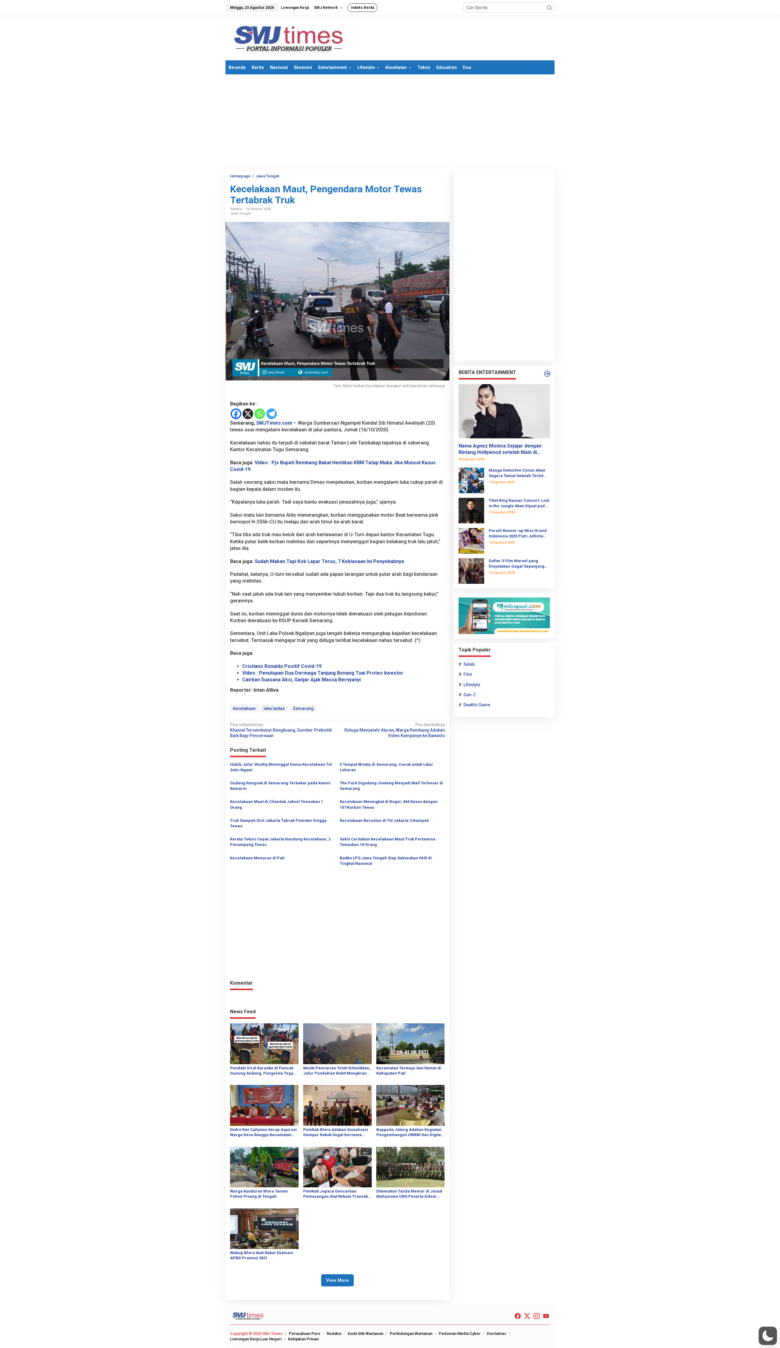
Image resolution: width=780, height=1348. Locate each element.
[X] (248, 413)
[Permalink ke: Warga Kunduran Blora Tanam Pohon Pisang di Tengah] (264, 1166)
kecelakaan (244, 708)
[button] (549, 7)
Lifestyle (471, 684)
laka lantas (274, 708)
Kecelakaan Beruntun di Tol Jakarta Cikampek (384, 820)
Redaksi (334, 1333)
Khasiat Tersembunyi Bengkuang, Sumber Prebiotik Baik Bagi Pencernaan (281, 730)
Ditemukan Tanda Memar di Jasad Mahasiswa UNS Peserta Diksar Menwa (409, 1194)
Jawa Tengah (240, 214)
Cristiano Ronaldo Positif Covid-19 (281, 666)
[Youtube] (546, 1316)
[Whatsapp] (259, 413)
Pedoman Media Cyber (459, 1333)
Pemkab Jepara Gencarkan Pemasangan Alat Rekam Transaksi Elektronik (337, 1194)
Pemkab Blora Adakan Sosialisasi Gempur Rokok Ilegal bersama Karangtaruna (335, 1132)
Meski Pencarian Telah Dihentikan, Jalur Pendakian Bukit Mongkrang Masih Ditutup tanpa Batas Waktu (336, 1071)
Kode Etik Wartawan (365, 1333)
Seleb (469, 664)
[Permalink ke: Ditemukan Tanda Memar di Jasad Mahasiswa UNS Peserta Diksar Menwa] (410, 1166)
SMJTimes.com (274, 423)
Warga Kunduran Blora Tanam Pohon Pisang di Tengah (259, 1194)
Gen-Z (469, 694)
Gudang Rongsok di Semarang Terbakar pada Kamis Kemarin (280, 786)
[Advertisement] (390, 121)
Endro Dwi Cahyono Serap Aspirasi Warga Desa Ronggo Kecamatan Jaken (263, 1132)
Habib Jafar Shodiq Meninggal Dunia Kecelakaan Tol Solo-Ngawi (281, 767)
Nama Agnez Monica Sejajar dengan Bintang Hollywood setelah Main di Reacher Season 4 (500, 449)
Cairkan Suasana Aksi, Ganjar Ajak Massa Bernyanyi (301, 680)
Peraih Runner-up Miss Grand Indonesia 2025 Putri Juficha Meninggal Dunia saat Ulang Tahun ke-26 (518, 533)
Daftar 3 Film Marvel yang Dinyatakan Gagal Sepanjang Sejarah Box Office (516, 563)
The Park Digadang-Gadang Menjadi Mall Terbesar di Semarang (391, 786)
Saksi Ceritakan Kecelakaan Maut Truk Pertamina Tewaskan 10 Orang (387, 842)
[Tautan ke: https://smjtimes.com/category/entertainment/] (547, 373)
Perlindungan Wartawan (411, 1333)
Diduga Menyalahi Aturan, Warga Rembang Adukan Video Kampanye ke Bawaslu (394, 730)
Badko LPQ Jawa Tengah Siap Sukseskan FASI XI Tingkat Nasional (386, 861)
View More (337, 1280)
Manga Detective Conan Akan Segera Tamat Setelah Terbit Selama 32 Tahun (517, 473)
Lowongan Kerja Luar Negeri (256, 1339)
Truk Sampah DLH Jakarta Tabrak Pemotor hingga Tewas (278, 823)
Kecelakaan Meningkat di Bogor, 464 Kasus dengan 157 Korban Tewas (389, 804)
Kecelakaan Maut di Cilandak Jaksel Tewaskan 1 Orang (276, 804)
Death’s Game (476, 704)
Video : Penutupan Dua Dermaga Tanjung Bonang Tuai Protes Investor (322, 673)
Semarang (303, 708)
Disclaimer (496, 1333)
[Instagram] (537, 1316)
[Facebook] (236, 413)
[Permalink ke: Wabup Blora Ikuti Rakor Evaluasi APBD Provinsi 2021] (264, 1228)
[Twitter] (527, 1316)
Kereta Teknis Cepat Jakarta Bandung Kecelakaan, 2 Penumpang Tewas (280, 842)
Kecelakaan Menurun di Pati (257, 858)
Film (467, 674)
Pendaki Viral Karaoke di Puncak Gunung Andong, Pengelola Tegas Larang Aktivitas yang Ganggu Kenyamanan (263, 1071)
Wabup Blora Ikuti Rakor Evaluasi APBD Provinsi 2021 (261, 1255)
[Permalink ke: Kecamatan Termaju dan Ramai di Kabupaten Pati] (410, 1043)
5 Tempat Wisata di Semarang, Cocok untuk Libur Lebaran (386, 767)
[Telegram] (271, 413)
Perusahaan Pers (304, 1333)
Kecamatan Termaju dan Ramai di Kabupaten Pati (408, 1070)
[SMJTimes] (288, 37)
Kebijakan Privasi (303, 1339)
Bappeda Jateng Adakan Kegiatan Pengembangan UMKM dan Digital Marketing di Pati (409, 1132)
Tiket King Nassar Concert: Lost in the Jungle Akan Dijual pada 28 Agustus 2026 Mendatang (519, 503)
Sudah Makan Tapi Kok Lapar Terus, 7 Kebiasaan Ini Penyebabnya (329, 561)
